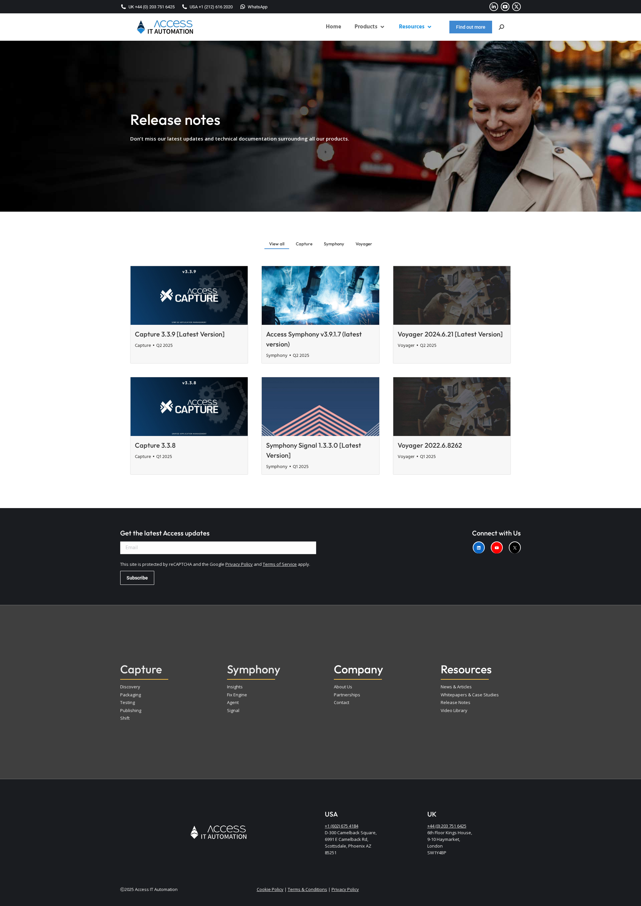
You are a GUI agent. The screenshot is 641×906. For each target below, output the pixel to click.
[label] (479, 547)
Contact (341, 702)
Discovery (130, 687)
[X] (515, 547)
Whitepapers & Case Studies (470, 695)
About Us (343, 687)
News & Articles (456, 687)
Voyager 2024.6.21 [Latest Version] (450, 334)
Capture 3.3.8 (155, 445)
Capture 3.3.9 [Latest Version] (180, 334)
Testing (127, 702)
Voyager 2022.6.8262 (430, 445)
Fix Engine (237, 695)
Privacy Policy (239, 564)
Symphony (334, 243)
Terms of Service (280, 564)
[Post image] (189, 295)
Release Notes (455, 702)
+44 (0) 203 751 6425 (446, 826)
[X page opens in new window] (516, 6)
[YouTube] (497, 547)
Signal (233, 710)
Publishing (130, 710)
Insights (235, 687)
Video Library (454, 710)
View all (276, 243)
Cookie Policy (270, 889)
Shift (125, 718)
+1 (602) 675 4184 (341, 826)
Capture (304, 243)
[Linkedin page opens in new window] (493, 6)
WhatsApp (257, 6)
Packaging (130, 695)
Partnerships (347, 695)
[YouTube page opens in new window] (505, 6)
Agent (233, 702)
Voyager (364, 243)
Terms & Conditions (307, 889)
